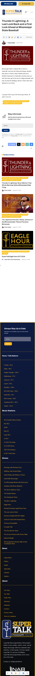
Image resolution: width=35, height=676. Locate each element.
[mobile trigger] (26, 12)
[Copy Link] (15, 37)
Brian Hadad (11, 42)
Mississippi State (9, 101)
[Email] (12, 37)
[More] (21, 37)
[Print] (18, 37)
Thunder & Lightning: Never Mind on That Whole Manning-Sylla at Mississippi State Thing (16, 185)
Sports (26, 101)
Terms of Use (19, 134)
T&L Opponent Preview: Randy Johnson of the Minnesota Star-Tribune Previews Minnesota (17, 222)
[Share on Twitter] (9, 37)
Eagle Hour (6, 251)
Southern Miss (24, 251)
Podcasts (19, 101)
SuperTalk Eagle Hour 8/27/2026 (13, 256)
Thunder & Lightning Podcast (12, 103)
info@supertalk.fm (16, 661)
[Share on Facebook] (6, 37)
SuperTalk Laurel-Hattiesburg (12, 259)
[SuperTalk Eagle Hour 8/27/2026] (17, 240)
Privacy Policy (14, 135)
